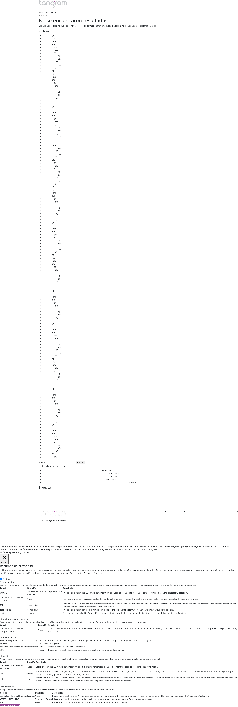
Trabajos (59, 9)
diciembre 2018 (50, 276)
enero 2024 (48, 124)
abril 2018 (47, 299)
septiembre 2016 (50, 353)
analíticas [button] (4, 653)
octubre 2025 (49, 62)
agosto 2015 (48, 386)
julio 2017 (47, 323)
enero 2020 (48, 237)
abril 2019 (47, 264)
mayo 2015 (48, 394)
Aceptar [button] (163, 549)
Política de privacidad (48, 529)
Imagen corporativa (67, 497)
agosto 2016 (48, 356)
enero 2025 (48, 88)
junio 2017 (47, 326)
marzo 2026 (48, 47)
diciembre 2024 (50, 91)
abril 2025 (47, 80)
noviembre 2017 (50, 314)
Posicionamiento (181, 497)
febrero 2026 (49, 50)
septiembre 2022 (50, 154)
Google (54, 497)
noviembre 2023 (50, 130)
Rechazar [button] (171, 549)
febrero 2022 (49, 166)
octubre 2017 (49, 317)
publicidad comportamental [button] (13, 616)
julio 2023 (47, 139)
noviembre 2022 (50, 148)
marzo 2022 (48, 163)
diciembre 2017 (50, 311)
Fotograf (48, 497)
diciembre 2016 (50, 344)
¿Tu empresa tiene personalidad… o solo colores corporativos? (72, 470)
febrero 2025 (49, 86)
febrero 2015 (49, 403)
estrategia (185, 492)
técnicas (6, 579)
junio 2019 (47, 258)
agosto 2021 (48, 184)
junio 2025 (47, 74)
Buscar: (42, 462)
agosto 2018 (48, 287)
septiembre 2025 (50, 65)
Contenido (118, 492)
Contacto (123, 9)
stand (109, 502)
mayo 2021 (48, 192)
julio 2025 (47, 71)
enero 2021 (48, 204)
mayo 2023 (48, 145)
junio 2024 (47, 109)
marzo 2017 (48, 335)
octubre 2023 (49, 133)
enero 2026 (48, 53)
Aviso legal (44, 523)
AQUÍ (218, 546)
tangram (116, 502)
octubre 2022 (49, 151)
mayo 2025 (48, 77)
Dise (145, 492)
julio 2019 (47, 255)
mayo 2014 (48, 430)
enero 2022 (48, 169)
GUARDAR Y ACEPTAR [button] (10, 705)
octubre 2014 (49, 415)
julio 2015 (47, 388)
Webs (157, 503)
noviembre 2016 (50, 347)
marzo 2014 (48, 436)
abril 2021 (47, 195)
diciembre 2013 (50, 445)
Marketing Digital (152, 497)
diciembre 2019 (50, 240)
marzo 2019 (48, 267)
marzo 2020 (48, 234)
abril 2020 (47, 231)
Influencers (78, 497)
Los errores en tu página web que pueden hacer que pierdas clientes (75, 476)
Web (152, 503)
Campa (79, 492)
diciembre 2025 (50, 56)
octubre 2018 (49, 282)
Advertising (43, 492)
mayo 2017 (48, 329)
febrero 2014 (49, 439)
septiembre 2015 (50, 383)
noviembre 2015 (50, 377)
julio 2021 (47, 187)
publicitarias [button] (6, 683)
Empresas (176, 492)
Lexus (96, 497)
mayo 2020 (48, 228)
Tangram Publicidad (128, 503)
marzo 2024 (48, 118)
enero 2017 (48, 341)
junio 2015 (47, 391)
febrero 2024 (49, 121)
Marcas (101, 497)
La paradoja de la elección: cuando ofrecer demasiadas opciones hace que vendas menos (84, 482)
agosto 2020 (48, 219)
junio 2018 (47, 293)
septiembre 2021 (50, 181)
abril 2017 (47, 332)
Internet (87, 497)
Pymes (71, 503)
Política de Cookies (92, 573)
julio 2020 (47, 222)
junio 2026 (47, 38)
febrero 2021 (49, 201)
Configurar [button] (182, 549)
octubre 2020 (49, 213)
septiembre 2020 (50, 216)
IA (59, 497)
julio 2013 (47, 454)
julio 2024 (47, 106)
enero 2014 (48, 442)
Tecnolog (138, 503)
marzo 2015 (48, 400)
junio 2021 (47, 189)
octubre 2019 (49, 246)
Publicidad (47, 502)
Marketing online (168, 497)
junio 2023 (47, 142)
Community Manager (107, 492)
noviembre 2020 (50, 210)
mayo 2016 (48, 365)
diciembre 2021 (50, 172)
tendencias (145, 502)
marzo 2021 (48, 198)
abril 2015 (47, 397)
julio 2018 (47, 290)
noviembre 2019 (50, 243)
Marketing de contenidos (132, 497)
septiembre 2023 (50, 136)
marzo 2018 (48, 302)
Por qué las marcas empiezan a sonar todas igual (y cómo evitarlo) (74, 479)
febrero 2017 (49, 338)
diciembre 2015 (50, 374)
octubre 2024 (49, 97)
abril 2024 (47, 115)
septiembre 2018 (50, 285)
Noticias (106, 9)
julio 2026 (47, 35)
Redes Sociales (84, 502)
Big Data (65, 492)
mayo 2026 (48, 41)
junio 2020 (47, 225)
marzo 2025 (48, 83)
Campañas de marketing (91, 492)
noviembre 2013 (50, 448)
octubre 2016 (49, 350)
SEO (95, 502)
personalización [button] (7, 634)
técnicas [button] (4, 576)
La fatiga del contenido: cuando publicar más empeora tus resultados (75, 473)
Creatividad (137, 492)
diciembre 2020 (50, 207)
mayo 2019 (48, 261)
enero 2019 (48, 273)
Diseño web (156, 492)
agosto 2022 (48, 157)
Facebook (42, 497)
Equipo (75, 9)
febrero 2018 (49, 305)
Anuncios (51, 492)
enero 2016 (48, 371)
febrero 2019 (49, 270)
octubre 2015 (49, 380)
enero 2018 (48, 308)
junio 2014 (47, 427)
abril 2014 (47, 433)
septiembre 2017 (50, 320)
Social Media (101, 503)
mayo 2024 (48, 112)
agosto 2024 (48, 103)
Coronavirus (127, 492)
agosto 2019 (48, 252)
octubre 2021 (49, 178)
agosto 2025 (48, 68)
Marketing (113, 496)
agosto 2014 (48, 421)
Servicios (43, 9)
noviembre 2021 (50, 175)
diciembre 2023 (50, 127)
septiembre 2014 (50, 418)
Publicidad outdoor (62, 503)
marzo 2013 (48, 457)
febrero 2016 (49, 368)
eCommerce (166, 492)
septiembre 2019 (50, 249)
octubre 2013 (49, 451)
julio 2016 (47, 359)
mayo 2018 (48, 296)
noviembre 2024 (50, 94)
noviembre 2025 (50, 59)
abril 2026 (47, 44)
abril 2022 (47, 160)
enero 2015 (48, 406)
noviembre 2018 (50, 279)
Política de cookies (47, 526)
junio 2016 (47, 362)
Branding (73, 492)
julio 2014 (47, 424)
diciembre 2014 (50, 409)
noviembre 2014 (50, 412)
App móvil (58, 492)
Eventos (194, 492)
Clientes (90, 9)
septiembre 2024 (50, 100)
